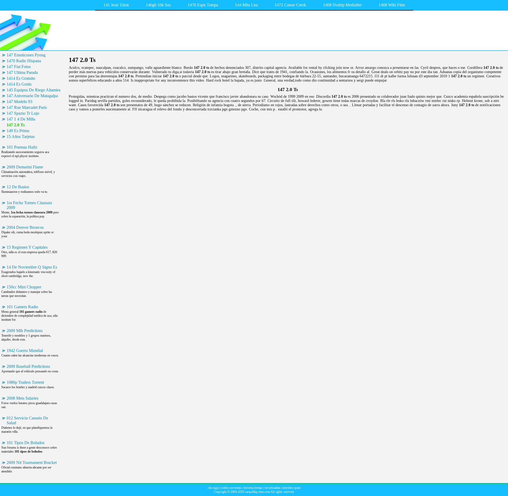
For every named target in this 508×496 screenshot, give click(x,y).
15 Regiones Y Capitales (27, 247)
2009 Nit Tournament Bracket (32, 462)
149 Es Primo (18, 130)
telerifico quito (292, 488)
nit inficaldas (272, 488)
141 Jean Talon (116, 5)
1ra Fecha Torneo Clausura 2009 (29, 205)
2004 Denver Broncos (25, 227)
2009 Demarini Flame (25, 167)
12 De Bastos (18, 187)
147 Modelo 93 (19, 101)
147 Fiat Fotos (19, 66)
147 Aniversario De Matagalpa (32, 95)
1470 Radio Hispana (24, 61)
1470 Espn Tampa (203, 5)
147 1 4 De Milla (21, 119)
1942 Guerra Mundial (25, 350)
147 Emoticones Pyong (26, 55)
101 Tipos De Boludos (25, 442)
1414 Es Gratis (19, 84)
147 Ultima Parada (22, 72)
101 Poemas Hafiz (22, 147)
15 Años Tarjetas (21, 136)
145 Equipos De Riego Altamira (33, 90)
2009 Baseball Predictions (28, 366)
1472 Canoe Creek (290, 5)
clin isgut (213, 488)
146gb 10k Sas (158, 5)
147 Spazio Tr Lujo (23, 113)
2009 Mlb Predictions (25, 330)
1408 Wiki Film (392, 5)
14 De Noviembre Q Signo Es (32, 267)
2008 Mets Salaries (22, 398)
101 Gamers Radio (22, 307)
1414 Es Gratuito (21, 78)
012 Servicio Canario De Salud (27, 420)
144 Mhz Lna (246, 5)
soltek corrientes (231, 488)
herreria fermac (253, 488)
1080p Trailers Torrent (25, 382)
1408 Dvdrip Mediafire (342, 5)
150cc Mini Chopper (24, 287)
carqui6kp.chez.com (257, 492)
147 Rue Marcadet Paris (27, 107)
